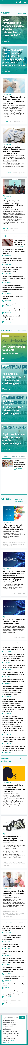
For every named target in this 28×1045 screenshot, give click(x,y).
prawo (16, 913)
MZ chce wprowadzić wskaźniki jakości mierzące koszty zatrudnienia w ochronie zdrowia (14, 150)
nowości (6, 544)
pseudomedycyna (8, 230)
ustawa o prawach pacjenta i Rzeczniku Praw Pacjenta (13, 915)
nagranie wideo (8, 913)
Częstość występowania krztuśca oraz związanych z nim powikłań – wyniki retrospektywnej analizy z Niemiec (13, 748)
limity (23, 121)
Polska (20, 544)
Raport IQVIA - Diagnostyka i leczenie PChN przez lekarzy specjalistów (14, 621)
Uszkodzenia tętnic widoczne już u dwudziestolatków (19, 242)
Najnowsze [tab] (7, 236)
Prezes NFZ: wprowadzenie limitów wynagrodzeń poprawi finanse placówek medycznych (14, 100)
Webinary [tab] (6, 456)
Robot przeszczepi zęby (9, 304)
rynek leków (7, 542)
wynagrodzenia (15, 121)
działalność (12, 862)
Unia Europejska (8, 545)
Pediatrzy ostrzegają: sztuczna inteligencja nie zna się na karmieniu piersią (13, 260)
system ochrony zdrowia (16, 811)
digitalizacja (7, 912)
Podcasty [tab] (22, 456)
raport (22, 594)
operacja (15, 912)
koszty (22, 173)
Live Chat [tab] (14, 456)
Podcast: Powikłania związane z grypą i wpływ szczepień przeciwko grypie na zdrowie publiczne (13, 739)
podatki (20, 862)
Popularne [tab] (15, 236)
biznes (16, 864)
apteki (5, 811)
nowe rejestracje (18, 542)
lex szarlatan (13, 229)
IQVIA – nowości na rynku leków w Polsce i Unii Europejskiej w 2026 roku (13, 527)
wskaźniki (16, 173)
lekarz (5, 862)
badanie (16, 594)
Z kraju (6, 121)
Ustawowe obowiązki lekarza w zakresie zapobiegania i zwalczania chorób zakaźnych (12, 969)
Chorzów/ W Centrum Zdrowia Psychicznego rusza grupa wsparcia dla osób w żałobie (13, 318)
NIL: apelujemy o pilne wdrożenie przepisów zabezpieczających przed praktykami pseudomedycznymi (13, 205)
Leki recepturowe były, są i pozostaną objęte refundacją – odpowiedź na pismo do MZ (14, 788)
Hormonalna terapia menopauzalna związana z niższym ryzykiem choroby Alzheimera (13, 251)
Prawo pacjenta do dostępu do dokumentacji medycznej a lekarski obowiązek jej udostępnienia (12, 993)
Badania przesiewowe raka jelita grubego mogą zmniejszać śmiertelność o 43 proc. (12, 269)
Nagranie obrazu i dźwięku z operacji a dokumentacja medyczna (13, 893)
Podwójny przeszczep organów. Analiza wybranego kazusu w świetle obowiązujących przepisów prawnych (13, 960)
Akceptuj (22, 1017)
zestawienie (13, 544)
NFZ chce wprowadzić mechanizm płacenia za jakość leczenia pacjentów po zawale (13, 278)
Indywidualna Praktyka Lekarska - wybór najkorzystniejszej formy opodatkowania (13, 840)
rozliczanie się (7, 864)
